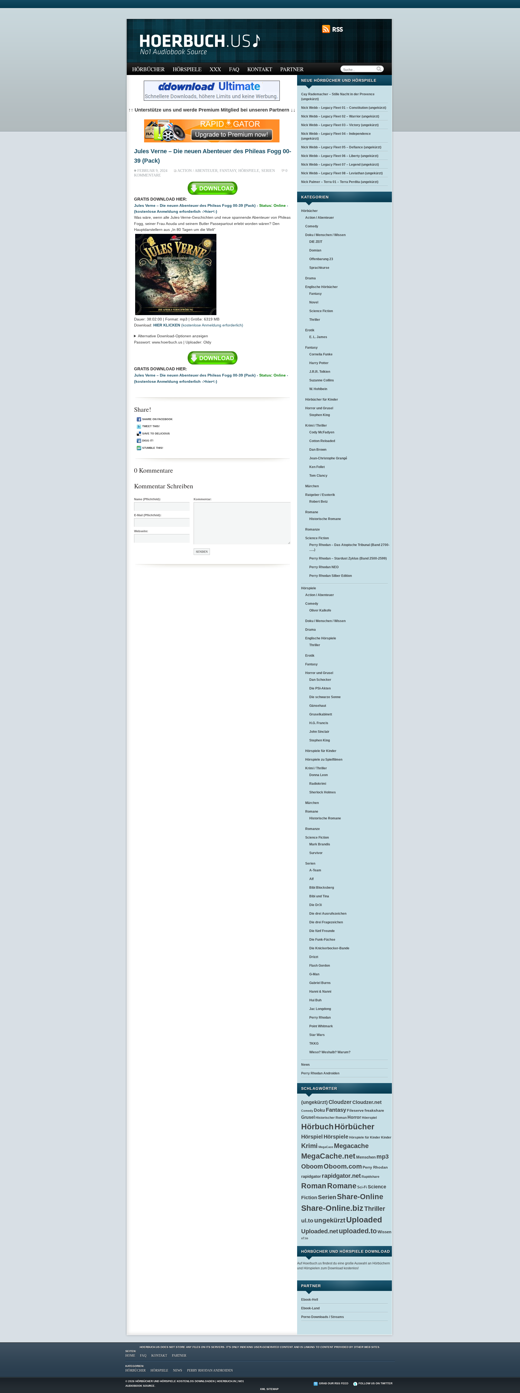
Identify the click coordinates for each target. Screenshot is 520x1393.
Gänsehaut (317, 706)
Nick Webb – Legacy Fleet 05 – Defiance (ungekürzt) (341, 147)
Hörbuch (317, 1126)
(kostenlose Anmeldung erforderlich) (198, 325)
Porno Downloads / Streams (322, 1317)
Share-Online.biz (332, 1208)
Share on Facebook (157, 419)
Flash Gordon (319, 965)
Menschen (366, 1157)
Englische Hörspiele (320, 638)
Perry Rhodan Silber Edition (330, 576)
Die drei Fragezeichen (326, 922)
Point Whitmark (321, 1026)
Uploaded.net (319, 1231)
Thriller (314, 320)
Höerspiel (369, 1117)
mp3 (382, 1156)
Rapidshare (370, 1176)
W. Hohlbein (318, 389)
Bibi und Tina (319, 896)
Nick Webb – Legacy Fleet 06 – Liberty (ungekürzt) (339, 156)
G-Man (314, 974)
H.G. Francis (318, 723)
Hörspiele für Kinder (320, 751)
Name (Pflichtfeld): (147, 499)
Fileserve (355, 1110)
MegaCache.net (328, 1156)
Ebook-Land (310, 1308)
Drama (310, 278)
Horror (354, 1117)
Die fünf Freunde (322, 931)
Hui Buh (315, 1000)
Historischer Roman (331, 1118)
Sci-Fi (362, 1187)
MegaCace (325, 1147)
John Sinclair (319, 732)
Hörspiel (312, 1137)
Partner (292, 69)
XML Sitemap (269, 1389)
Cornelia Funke (321, 354)
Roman (313, 1186)
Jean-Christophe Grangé (328, 458)
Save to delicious (156, 433)
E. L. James (318, 337)
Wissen (384, 1231)
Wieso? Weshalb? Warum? (329, 1052)
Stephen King (319, 415)
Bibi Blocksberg (321, 888)
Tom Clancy (318, 476)
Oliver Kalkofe (320, 610)
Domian (315, 250)
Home (130, 1356)
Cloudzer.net (367, 1102)
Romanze (312, 529)
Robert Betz (318, 501)
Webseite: (141, 531)
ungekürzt (329, 1220)
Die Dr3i (315, 905)
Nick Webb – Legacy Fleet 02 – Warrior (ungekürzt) (340, 116)
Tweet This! (151, 426)
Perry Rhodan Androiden (320, 1073)
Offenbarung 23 (321, 259)
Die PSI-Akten (320, 688)
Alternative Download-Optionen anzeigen (173, 336)
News (305, 1065)
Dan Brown (317, 450)
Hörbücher (148, 69)
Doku (319, 1110)
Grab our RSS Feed (333, 1383)
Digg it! (147, 440)
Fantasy (228, 171)
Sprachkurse (319, 268)
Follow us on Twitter (375, 1383)
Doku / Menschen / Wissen (325, 235)
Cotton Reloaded (322, 441)
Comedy (311, 226)
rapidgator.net (341, 1175)
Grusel (308, 1117)
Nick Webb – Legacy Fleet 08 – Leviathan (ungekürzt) (342, 173)
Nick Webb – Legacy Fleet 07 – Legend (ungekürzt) (340, 164)
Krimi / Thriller (316, 425)
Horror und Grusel (319, 408)
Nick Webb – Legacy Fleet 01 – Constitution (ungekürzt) (343, 108)
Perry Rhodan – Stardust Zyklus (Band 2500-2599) (348, 558)
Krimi (309, 1145)
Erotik (309, 330)
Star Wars (317, 1035)
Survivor (316, 853)
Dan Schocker (320, 680)
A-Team (315, 870)
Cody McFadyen (321, 432)
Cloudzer (340, 1102)
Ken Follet (317, 467)
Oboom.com (343, 1166)
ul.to (307, 1220)
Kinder (386, 1137)
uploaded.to (358, 1231)
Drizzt (313, 957)
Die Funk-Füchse (322, 939)
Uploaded (364, 1219)
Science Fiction (321, 311)
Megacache (351, 1145)
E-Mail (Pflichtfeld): (147, 515)
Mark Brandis (319, 844)
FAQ (234, 69)
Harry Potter (319, 363)
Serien (268, 171)
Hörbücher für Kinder (321, 399)
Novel (313, 302)
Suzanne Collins (321, 380)
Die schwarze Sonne (325, 697)
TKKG (313, 1043)
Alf (311, 879)
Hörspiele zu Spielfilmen (323, 759)
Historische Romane (325, 519)
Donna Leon (318, 775)
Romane (311, 512)
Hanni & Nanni (320, 991)
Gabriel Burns (320, 983)
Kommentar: (203, 499)
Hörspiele (187, 69)
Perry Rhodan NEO (324, 567)
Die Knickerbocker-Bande (329, 948)
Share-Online (360, 1197)
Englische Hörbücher (321, 287)
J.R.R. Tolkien (319, 372)
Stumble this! (152, 447)
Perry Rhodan (320, 1017)
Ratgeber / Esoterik (320, 495)
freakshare (374, 1110)
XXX (215, 69)
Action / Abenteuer (197, 171)
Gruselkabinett (320, 714)
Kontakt (259, 69)
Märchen (312, 486)
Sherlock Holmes (322, 792)
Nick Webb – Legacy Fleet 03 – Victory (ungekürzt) (340, 125)
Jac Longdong (320, 1009)
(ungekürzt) (314, 1102)
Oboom (312, 1166)
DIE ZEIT (315, 242)
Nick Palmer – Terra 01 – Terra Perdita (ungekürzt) (339, 182)
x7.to (304, 1238)
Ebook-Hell (309, 1300)
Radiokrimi (317, 784)
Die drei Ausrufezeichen (327, 913)
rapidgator (311, 1176)
